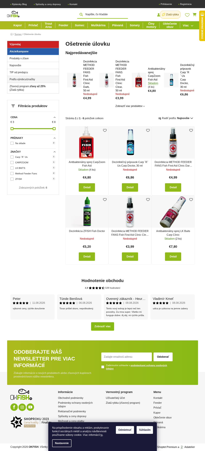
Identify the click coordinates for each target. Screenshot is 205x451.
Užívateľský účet (115, 398)
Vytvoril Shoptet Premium (162, 447)
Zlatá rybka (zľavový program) (123, 402)
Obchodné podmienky (70, 398)
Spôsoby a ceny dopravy (48, 4)
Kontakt (73, 4)
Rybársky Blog (19, 4)
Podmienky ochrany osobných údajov (75, 404)
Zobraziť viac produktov (128, 106)
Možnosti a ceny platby (71, 421)
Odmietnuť (125, 429)
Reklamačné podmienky (72, 411)
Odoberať (163, 356)
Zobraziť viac (102, 326)
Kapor (156, 412)
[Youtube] (30, 407)
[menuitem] (17, 25)
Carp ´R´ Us (34, 157)
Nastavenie (62, 443)
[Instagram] (22, 407)
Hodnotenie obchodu (103, 280)
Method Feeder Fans (34, 173)
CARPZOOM (34, 162)
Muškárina (159, 427)
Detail (86, 187)
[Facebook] (14, 407)
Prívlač (157, 407)
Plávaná (158, 422)
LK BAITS (34, 168)
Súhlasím (145, 429)
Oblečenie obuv (162, 417)
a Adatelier (186, 447)
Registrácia (186, 4)
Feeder (157, 402)
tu (101, 435)
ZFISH (34, 179)
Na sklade (34, 143)
